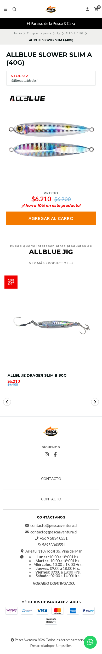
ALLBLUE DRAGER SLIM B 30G (37, 375)
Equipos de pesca (39, 33)
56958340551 (53, 545)
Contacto (51, 479)
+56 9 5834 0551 (53, 538)
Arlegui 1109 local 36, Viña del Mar (53, 551)
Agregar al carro (51, 218)
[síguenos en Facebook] (55, 454)
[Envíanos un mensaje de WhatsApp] (90, 642)
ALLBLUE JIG (74, 33)
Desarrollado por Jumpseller (50, 646)
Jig (58, 33)
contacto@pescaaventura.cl (53, 525)
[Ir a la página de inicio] (51, 9)
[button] (7, 402)
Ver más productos (49, 263)
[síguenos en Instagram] (47, 454)
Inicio (18, 33)
